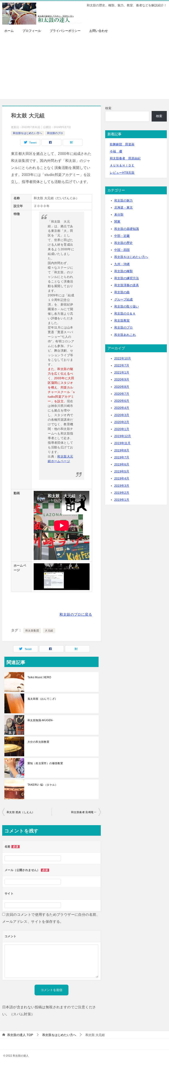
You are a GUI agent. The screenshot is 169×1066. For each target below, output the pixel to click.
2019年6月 (121, 464)
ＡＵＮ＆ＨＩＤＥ (122, 165)
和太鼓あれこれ (125, 334)
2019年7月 (121, 457)
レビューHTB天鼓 (122, 172)
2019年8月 (121, 450)
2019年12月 (122, 436)
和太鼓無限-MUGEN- (40, 720)
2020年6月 (121, 400)
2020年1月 (121, 429)
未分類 (118, 214)
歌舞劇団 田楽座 (122, 144)
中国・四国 (122, 250)
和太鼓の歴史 (123, 243)
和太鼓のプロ (55, 133)
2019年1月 (121, 499)
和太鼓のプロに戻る (75, 614)
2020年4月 (121, 408)
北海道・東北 (123, 207)
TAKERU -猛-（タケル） (43, 784)
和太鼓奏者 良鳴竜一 (85, 812)
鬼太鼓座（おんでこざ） (42, 698)
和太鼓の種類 (123, 271)
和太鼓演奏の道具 (126, 285)
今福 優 (116, 151)
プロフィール (31, 30)
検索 (108, 108)
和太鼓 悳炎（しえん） (21, 812)
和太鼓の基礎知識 (126, 229)
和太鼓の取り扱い (126, 306)
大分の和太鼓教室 (38, 741)
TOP (20, 1035)
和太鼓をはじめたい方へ (27, 133)
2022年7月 (121, 365)
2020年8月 (121, 386)
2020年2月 (121, 422)
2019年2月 (121, 492)
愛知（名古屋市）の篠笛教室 (45, 763)
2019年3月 (121, 485)
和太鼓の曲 (122, 292)
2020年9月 (121, 379)
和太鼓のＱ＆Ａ (125, 313)
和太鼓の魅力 (123, 200)
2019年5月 (121, 471)
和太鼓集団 (32, 630)
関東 (117, 221)
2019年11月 (122, 443)
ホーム (9, 30)
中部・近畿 (122, 236)
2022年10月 (122, 358)
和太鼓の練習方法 (126, 278)
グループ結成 (123, 299)
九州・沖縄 (122, 264)
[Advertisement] (84, 68)
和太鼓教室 (122, 320)
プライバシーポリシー (65, 30)
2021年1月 (121, 372)
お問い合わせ (98, 30)
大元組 (49, 630)
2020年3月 (121, 415)
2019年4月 (121, 478)
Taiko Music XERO (39, 677)
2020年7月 (121, 393)
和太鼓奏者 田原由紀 (125, 158)
